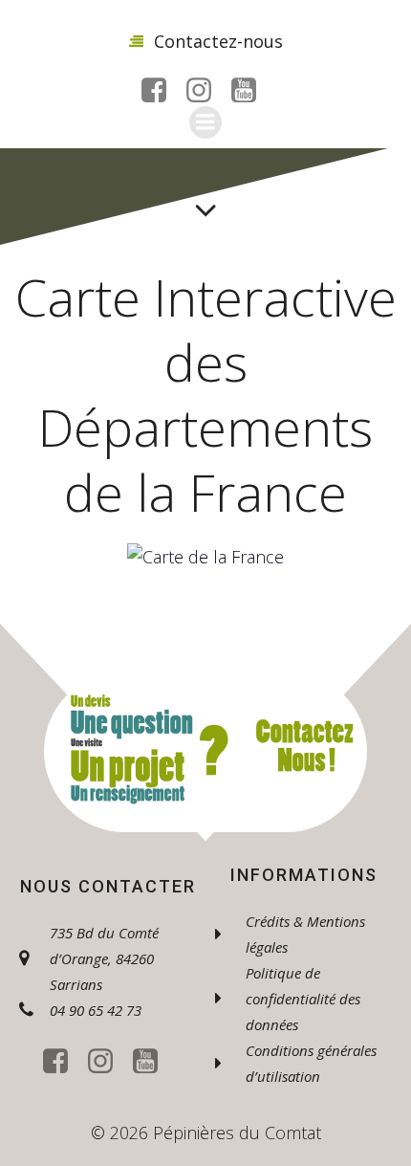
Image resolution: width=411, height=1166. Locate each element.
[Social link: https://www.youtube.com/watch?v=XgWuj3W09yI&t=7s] (250, 91)
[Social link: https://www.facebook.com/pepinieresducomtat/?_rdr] (161, 91)
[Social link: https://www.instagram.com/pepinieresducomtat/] (206, 91)
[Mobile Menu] (205, 122)
